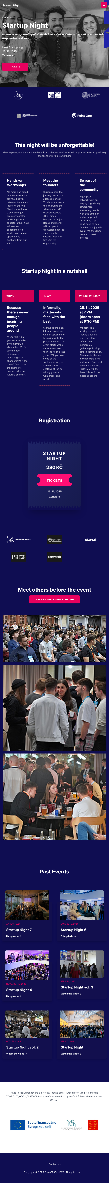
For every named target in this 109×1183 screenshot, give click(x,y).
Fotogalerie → (13, 936)
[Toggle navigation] (104, 5)
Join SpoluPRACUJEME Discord (54, 599)
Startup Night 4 (19, 990)
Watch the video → (71, 993)
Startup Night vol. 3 (77, 987)
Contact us (54, 1164)
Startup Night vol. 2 (22, 1047)
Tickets (15, 66)
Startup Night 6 (73, 930)
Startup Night (72, 1047)
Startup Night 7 (19, 930)
